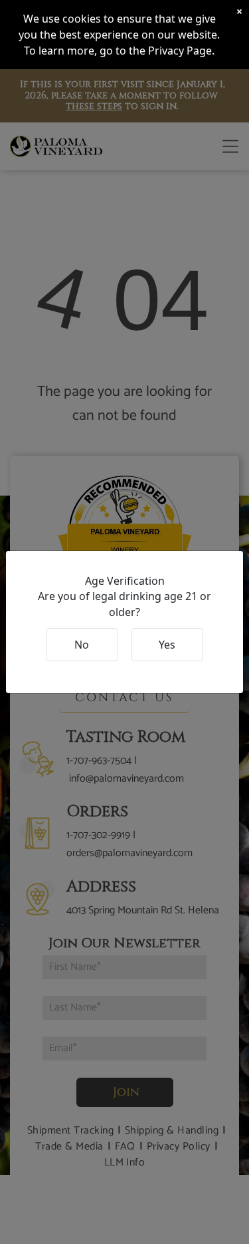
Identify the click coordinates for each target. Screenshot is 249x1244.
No (81, 644)
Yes (167, 644)
